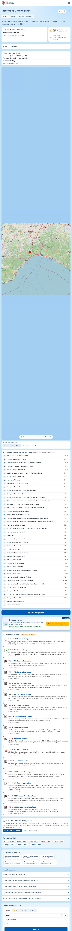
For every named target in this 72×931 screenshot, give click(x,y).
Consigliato (12, 446)
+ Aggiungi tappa (10, 919)
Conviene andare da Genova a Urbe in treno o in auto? (36, 892)
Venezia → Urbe (36, 844)
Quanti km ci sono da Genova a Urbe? (36, 874)
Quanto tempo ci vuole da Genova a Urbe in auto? (36, 880)
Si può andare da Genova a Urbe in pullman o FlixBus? (36, 898)
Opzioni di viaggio (11, 46)
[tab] (5, 16)
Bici (16, 910)
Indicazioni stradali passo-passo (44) (30, 452)
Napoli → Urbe (45, 841)
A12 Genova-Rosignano (22, 639)
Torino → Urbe (58, 841)
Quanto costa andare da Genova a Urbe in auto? (36, 886)
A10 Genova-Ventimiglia (23, 772)
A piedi (24, 910)
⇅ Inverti (62, 11)
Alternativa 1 (31, 446)
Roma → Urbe (21, 841)
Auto (8, 910)
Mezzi (32, 910)
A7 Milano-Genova (21, 727)
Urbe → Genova (9, 841)
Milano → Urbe (33, 841)
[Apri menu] (69, 3)
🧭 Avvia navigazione (36, 613)
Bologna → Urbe (9, 844)
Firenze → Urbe (22, 844)
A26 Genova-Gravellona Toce (25, 796)
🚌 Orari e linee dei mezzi (12, 830)
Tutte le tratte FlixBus (30, 831)
